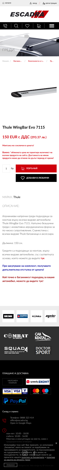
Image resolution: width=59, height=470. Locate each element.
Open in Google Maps (20, 423)
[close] (56, 443)
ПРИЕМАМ (10, 465)
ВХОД (35, 3)
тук (43, 258)
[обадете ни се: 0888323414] (5, 26)
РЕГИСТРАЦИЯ (51, 3)
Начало (5, 61)
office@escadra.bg (19, 420)
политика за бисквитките (32, 457)
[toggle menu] (51, 25)
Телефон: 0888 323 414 (22, 418)
